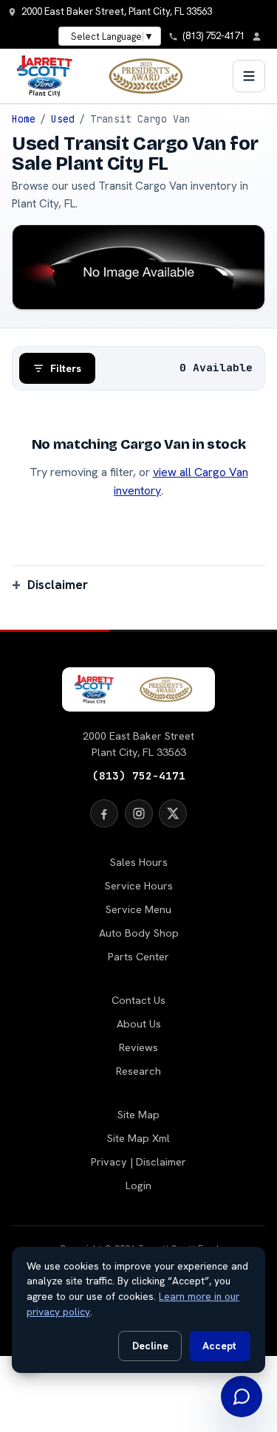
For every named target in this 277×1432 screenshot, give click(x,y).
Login (138, 1185)
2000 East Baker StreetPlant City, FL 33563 (138, 744)
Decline (150, 1345)
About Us (139, 1023)
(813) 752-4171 (138, 775)
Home (23, 118)
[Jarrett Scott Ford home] (107, 76)
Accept (219, 1345)
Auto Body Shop (139, 933)
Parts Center (138, 956)
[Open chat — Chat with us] (241, 1396)
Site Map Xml (138, 1138)
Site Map (138, 1114)
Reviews (138, 1047)
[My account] (261, 36)
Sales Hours (139, 862)
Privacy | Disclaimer (138, 1161)
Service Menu (138, 909)
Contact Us (138, 1000)
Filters (65, 368)
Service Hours (139, 885)
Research (138, 1071)
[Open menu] (249, 76)
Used (63, 118)
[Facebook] (104, 813)
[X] (173, 813)
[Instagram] (139, 813)
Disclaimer (57, 584)
